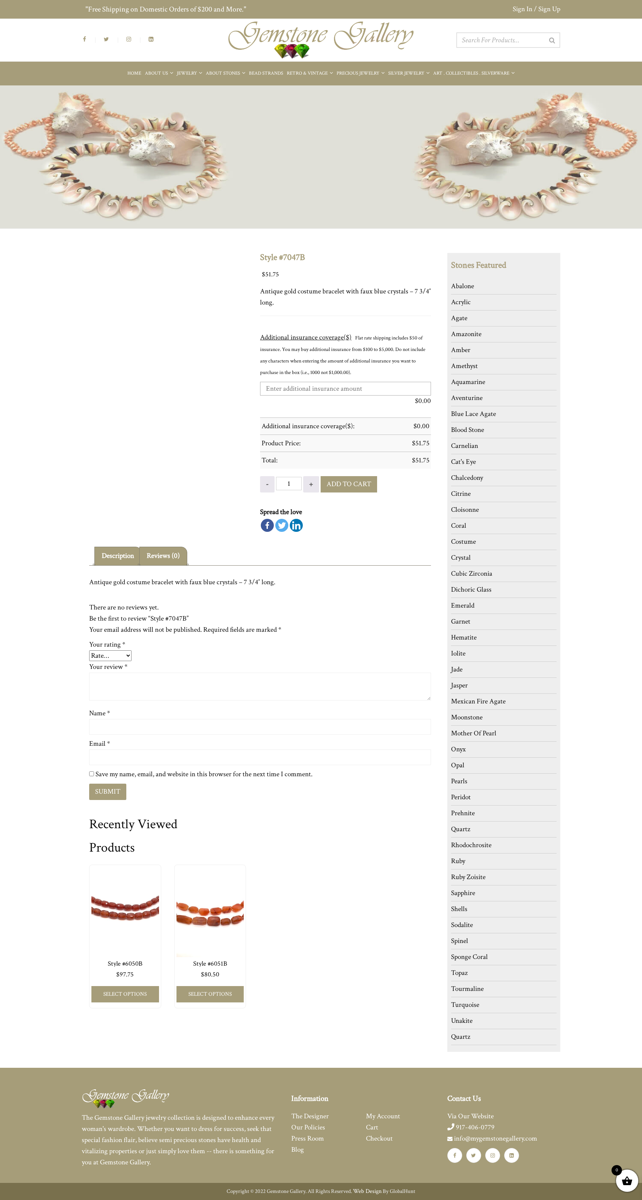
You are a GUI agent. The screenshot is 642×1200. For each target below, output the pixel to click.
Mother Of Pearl (473, 733)
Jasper (459, 685)
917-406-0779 (474, 1127)
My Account (383, 1116)
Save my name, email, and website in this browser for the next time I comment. (203, 774)
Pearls (459, 781)
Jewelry (187, 73)
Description (118, 555)
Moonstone (467, 717)
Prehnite (463, 813)
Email (99, 743)
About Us (157, 73)
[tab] (118, 556)
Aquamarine (468, 382)
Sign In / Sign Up (536, 9)
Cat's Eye (463, 461)
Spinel (459, 941)
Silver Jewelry (406, 73)
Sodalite (462, 925)
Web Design (367, 1191)
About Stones (223, 73)
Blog (297, 1149)
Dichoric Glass (471, 589)
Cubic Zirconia (471, 573)
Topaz (459, 973)
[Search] (552, 40)
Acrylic (461, 302)
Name (99, 713)
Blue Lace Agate (473, 414)
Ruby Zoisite (468, 877)
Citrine (461, 493)
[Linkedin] (296, 525)
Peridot (461, 797)
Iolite (458, 653)
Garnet (460, 621)
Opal (457, 765)
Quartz (460, 829)
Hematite (464, 637)
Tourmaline (467, 989)
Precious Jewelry (358, 73)
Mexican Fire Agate (478, 701)
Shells (459, 909)
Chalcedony (467, 477)
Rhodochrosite (471, 845)
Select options (125, 994)
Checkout (379, 1138)
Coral (458, 525)
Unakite (462, 1020)
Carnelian (464, 446)
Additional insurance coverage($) (305, 337)
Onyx (458, 749)
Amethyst (464, 366)
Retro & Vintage (308, 73)
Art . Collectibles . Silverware (471, 73)
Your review (108, 666)
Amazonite (466, 334)
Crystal (461, 557)
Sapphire (463, 893)
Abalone (462, 286)
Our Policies (308, 1127)
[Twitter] (281, 525)
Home (134, 73)
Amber (460, 350)
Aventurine (467, 398)
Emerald (462, 605)
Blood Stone (467, 430)
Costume (463, 541)
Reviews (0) (163, 555)
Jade (457, 669)
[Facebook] (267, 525)
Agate (459, 318)
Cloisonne (465, 509)
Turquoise (465, 1004)
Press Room (307, 1138)
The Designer (310, 1116)
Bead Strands (266, 73)
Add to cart (349, 484)
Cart (372, 1127)
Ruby (458, 861)
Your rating (107, 644)
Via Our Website (470, 1116)
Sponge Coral (469, 957)
